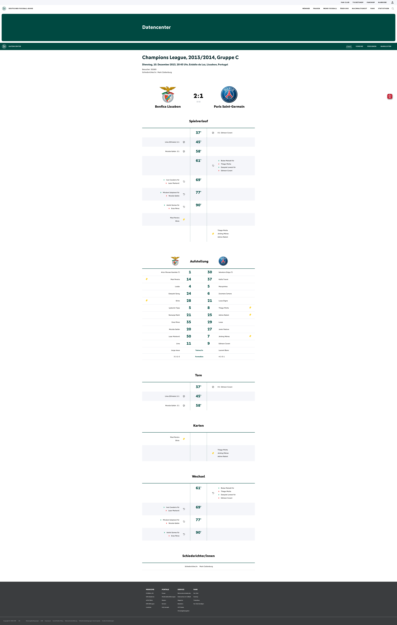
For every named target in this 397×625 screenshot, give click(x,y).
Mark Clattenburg (164, 72)
